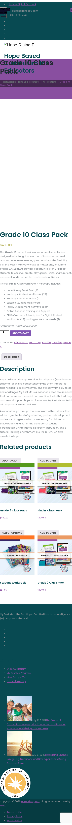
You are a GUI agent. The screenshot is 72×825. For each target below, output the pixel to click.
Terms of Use (14, 812)
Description (11, 356)
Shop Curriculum (16, 669)
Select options (12, 532)
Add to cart (20, 333)
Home (14, 81)
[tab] (12, 356)
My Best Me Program (19, 673)
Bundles (46, 342)
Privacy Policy (14, 816)
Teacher (57, 342)
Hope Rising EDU (30, 801)
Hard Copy (35, 342)
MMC (3, 805)
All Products (21, 342)
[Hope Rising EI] (35, 45)
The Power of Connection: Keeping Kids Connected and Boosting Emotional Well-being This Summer (36, 724)
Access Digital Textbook (22, 4)
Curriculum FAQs (16, 681)
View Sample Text (17, 677)
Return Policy (14, 820)
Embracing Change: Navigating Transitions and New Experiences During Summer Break (37, 759)
